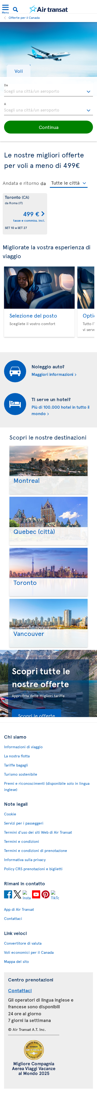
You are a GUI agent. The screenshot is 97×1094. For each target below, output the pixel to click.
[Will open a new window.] (8, 895)
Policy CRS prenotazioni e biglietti (33, 868)
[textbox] (48, 90)
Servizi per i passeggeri (23, 823)
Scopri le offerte (36, 715)
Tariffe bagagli (16, 765)
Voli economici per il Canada (29, 952)
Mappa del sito (16, 961)
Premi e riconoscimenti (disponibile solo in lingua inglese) (46, 786)
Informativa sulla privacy (25, 859)
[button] (18, 71)
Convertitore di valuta (22, 943)
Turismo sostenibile (20, 774)
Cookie (10, 813)
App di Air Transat (19, 909)
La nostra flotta (17, 755)
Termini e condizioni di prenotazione (35, 850)
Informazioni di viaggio (23, 746)
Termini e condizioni (21, 841)
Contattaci (13, 918)
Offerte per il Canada (24, 17)
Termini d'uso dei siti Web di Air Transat (38, 832)
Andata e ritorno (21, 183)
